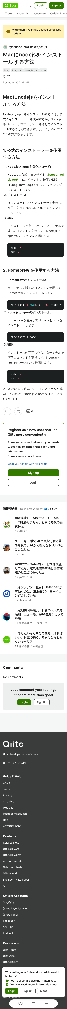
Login (40, 5)
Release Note (11, 842)
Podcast (8, 933)
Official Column (12, 855)
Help (6, 819)
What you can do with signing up (27, 463)
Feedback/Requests (15, 813)
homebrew (31, 70)
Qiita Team (9, 949)
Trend (9, 13)
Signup (56, 5)
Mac (6, 70)
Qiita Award (10, 873)
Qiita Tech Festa (13, 867)
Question (40, 13)
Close (43, 990)
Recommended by (31, 508)
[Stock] (18, 411)
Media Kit (8, 807)
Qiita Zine (9, 955)
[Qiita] (10, 5)
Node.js (17, 70)
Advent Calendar (13, 861)
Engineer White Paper (16, 879)
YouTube (8, 926)
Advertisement (12, 825)
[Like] (7, 411)
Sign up (28, 991)
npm (43, 70)
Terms (6, 789)
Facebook (9, 920)
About (6, 783)
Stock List (23, 13)
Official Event (11, 848)
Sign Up (42, 702)
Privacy (7, 795)
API (5, 885)
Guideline (8, 801)
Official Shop (11, 961)
